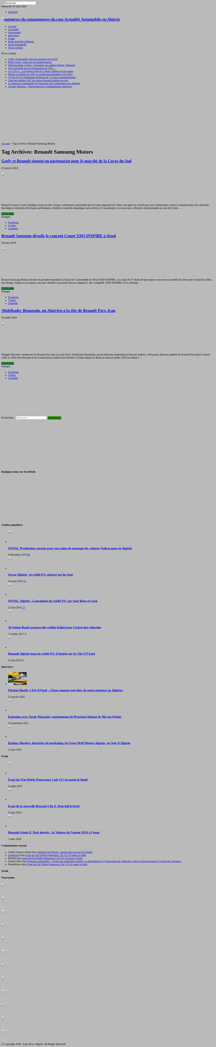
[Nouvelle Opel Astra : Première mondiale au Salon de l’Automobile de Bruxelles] (10, 921)
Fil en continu (15, 47)
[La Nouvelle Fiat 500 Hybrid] (10, 987)
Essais (11, 38)
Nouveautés (14, 32)
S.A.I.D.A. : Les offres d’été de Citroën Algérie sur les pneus (40, 71)
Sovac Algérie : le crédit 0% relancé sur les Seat (40, 574)
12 (24, 581)
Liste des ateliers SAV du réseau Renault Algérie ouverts (38, 80)
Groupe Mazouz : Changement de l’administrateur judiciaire (40, 86)
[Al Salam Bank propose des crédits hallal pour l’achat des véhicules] (17, 620)
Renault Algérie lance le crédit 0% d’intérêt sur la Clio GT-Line (51, 653)
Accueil (12, 26)
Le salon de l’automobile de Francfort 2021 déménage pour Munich (44, 83)
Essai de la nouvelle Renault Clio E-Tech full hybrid (43, 806)
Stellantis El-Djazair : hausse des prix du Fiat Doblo (64, 852)
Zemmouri (13, 855)
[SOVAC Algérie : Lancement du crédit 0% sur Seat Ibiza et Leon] (17, 594)
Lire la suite (7, 213)
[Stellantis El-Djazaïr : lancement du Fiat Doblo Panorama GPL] (10, 1001)
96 (28, 554)
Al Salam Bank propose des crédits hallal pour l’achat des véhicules (54, 627)
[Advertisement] (108, 114)
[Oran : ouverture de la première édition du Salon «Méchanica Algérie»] (10, 907)
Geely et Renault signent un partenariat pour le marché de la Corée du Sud (66, 161)
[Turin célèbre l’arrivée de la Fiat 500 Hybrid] (10, 974)
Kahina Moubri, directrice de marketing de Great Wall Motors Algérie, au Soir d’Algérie (69, 743)
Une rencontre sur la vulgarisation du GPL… (32, 68)
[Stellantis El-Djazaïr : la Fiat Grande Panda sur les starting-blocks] (10, 894)
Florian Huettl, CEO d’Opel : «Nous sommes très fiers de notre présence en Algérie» (65, 690)
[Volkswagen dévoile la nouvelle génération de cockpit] (10, 934)
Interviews (13, 35)
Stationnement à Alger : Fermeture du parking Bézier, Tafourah (41, 65)
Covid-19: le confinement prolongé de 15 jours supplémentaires (42, 77)
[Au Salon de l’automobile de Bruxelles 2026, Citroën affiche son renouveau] (10, 947)
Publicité (12, 12)
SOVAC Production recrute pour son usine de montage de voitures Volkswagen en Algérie (70, 548)
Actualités (13, 29)
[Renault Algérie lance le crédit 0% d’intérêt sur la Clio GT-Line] (17, 647)
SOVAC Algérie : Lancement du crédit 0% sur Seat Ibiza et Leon (53, 601)
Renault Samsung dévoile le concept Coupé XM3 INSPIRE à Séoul (58, 236)
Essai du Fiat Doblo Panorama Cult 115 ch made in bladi (48, 779)
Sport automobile (17, 44)
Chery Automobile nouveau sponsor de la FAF (33, 59)
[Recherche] (2, 3)
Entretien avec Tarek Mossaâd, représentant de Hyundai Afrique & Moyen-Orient (64, 717)
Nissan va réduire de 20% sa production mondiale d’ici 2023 (40, 74)
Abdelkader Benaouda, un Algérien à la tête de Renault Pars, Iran (58, 310)
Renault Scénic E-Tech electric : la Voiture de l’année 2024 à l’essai (53, 832)
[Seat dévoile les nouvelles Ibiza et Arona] (10, 1027)
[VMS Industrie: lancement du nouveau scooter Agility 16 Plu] (10, 1014)
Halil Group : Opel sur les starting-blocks (30, 62)
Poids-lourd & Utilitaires (21, 41)
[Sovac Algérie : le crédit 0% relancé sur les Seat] (17, 568)
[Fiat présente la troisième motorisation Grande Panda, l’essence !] (10, 1041)
